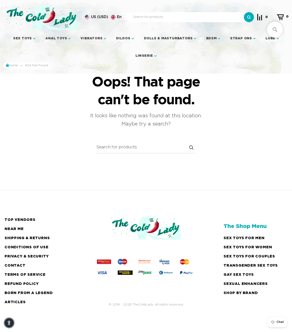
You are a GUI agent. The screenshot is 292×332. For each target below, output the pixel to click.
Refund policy (22, 284)
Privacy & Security (27, 256)
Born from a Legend (29, 293)
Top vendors (20, 220)
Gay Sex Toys (239, 274)
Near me (14, 229)
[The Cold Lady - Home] (41, 17)
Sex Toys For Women (248, 247)
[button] (103, 17)
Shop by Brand (241, 293)
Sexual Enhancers (246, 284)
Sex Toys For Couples (249, 256)
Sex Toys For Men (244, 238)
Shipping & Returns (27, 238)
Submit (191, 147)
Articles (15, 302)
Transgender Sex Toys (251, 265)
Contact (15, 265)
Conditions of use (27, 247)
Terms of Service (25, 274)
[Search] (249, 17)
